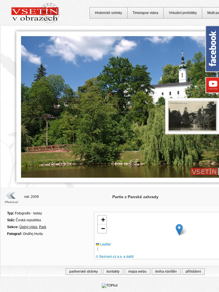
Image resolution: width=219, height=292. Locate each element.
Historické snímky (108, 13)
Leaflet (105, 244)
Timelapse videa (145, 13)
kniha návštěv (166, 271)
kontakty (113, 271)
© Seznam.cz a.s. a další (115, 256)
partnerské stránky (83, 271)
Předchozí (11, 202)
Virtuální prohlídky (183, 13)
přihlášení (193, 271)
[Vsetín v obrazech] (35, 22)
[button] (179, 230)
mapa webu (137, 271)
